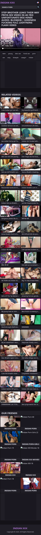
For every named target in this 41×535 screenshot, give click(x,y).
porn (34, 54)
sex (4, 58)
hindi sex (26, 54)
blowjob (16, 58)
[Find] (38, 7)
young (10, 54)
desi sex (18, 54)
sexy (8, 58)
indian (31, 58)
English (38, 2)
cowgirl (23, 58)
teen (4, 54)
